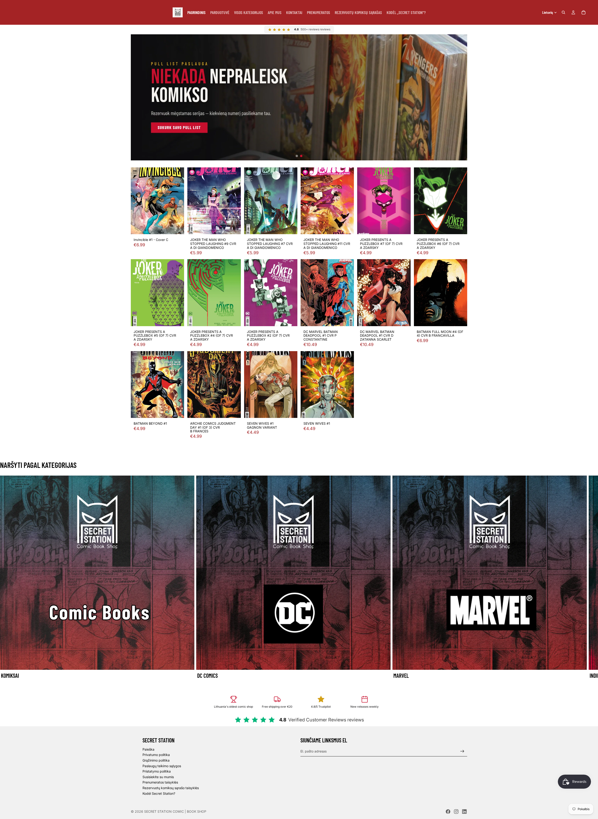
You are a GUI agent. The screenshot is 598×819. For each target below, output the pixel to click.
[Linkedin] (464, 811)
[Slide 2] (301, 156)
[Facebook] (448, 811)
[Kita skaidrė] (462, 577)
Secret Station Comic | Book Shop (175, 811)
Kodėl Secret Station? (158, 793)
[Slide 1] (297, 156)
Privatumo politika (156, 755)
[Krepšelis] (583, 12)
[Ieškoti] (563, 12)
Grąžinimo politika (156, 760)
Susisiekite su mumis (158, 777)
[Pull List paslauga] (299, 97)
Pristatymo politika (156, 771)
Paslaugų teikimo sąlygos (161, 766)
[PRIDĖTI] (177, 227)
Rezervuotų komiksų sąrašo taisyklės (170, 788)
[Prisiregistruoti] (462, 751)
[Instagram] (456, 811)
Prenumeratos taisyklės (160, 782)
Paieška (148, 749)
